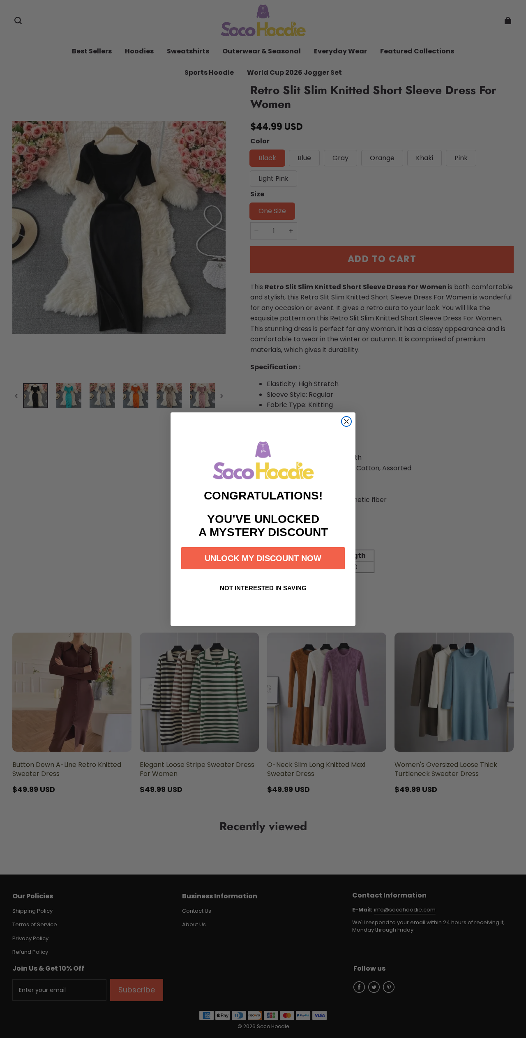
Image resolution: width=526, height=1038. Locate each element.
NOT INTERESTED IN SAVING (263, 588)
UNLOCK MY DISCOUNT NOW (263, 558)
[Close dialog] (346, 421)
